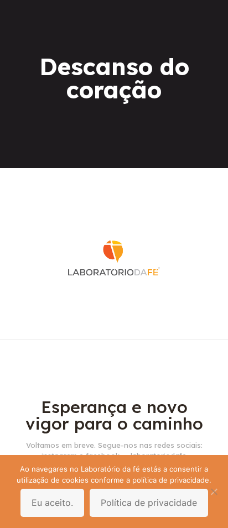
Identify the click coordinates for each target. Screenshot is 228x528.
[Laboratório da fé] (114, 322)
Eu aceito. (52, 502)
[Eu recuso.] (214, 491)
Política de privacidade (149, 502)
